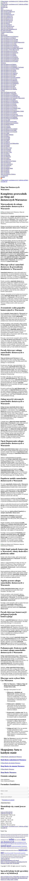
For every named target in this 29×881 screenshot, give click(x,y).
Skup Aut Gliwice (5, 167)
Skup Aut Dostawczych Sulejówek (9, 60)
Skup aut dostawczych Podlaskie (9, 117)
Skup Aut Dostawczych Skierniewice (10, 96)
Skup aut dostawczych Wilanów (9, 89)
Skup (2, 8)
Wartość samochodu (13, 854)
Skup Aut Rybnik (5, 172)
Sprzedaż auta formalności (16, 846)
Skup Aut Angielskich (6, 24)
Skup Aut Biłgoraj (5, 142)
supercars (22, 849)
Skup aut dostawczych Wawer (8, 87)
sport (8, 845)
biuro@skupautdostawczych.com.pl (10, 860)
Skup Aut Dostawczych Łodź (8, 92)
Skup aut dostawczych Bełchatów (9, 101)
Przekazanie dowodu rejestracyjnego (7, 837)
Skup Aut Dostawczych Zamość (9, 131)
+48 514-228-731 (5, 859)
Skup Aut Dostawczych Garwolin (9, 39)
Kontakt (3, 177)
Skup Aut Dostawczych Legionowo (10, 46)
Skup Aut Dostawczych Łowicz (9, 109)
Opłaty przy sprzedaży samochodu (21, 835)
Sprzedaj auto (4, 7)
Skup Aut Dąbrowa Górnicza (8, 174)
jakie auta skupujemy (20, 878)
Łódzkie (3, 90)
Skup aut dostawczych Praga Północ (10, 68)
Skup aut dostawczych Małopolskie (10, 143)
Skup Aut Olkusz (5, 153)
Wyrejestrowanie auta (17, 856)
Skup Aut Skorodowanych (7, 26)
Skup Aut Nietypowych (7, 20)
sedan (11, 839)
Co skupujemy (4, 175)
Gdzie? (2, 33)
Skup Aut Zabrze (5, 169)
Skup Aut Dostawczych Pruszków (9, 57)
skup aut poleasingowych (19, 842)
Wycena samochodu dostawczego (7, 856)
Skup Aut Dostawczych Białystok (9, 118)
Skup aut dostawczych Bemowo (9, 65)
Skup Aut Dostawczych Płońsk (9, 55)
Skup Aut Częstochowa (7, 164)
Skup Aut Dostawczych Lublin (8, 130)
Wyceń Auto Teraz (5, 802)
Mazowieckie (4, 35)
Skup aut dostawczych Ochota (8, 70)
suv (2, 852)
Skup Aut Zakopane (6, 159)
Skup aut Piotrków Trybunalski (9, 93)
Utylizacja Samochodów (7, 32)
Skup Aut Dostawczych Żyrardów (9, 61)
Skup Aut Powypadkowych (8, 11)
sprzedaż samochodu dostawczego (12, 847)
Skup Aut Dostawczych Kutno (8, 104)
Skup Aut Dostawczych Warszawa (9, 36)
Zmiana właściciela (19, 857)
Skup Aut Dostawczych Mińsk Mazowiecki (12, 48)
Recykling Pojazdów (6, 30)
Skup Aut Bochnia (5, 155)
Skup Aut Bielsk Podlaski (7, 124)
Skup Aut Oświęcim (6, 149)
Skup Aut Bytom (5, 171)
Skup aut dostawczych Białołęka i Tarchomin (12, 67)
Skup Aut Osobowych (6, 10)
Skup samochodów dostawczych (21, 843)
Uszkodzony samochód (5, 854)
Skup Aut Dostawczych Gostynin (9, 41)
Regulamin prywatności (8, 800)
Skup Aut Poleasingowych (7, 14)
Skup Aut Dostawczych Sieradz (9, 105)
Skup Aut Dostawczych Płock (8, 54)
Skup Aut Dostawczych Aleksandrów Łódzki (12, 111)
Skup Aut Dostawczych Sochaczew (10, 58)
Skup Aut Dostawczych (7, 19)
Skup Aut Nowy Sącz (6, 148)
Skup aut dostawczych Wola (8, 86)
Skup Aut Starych (5, 23)
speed (3, 845)
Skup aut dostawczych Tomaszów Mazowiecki (13, 98)
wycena (18, 854)
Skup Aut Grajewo (5, 126)
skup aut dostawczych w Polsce (9, 876)
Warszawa (3, 63)
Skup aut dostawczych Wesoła (8, 85)
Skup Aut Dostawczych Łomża (9, 121)
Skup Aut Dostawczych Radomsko (10, 102)
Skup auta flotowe (18, 839)
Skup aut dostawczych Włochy (8, 71)
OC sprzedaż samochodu (10, 835)
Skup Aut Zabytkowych (7, 17)
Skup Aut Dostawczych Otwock (9, 51)
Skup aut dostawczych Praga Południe (10, 77)
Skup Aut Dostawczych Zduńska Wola (10, 108)
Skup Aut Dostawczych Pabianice (9, 95)
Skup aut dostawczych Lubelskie (9, 128)
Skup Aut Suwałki (5, 120)
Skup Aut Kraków (5, 145)
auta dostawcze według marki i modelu (14, 878)
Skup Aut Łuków (5, 140)
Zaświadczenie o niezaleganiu (10, 857)
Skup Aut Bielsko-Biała (7, 168)
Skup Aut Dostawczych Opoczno (9, 114)
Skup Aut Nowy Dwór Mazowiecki (10, 49)
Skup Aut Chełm (5, 133)
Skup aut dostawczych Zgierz (8, 99)
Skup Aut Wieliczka (6, 156)
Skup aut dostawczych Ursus (8, 76)
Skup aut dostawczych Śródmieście (10, 83)
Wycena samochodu (24, 854)
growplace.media (5, 867)
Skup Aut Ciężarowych (7, 16)
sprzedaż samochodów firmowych (11, 850)
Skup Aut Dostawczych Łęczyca (9, 107)
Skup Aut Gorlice (5, 158)
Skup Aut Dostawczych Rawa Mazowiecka (12, 115)
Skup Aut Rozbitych (6, 13)
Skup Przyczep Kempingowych (9, 29)
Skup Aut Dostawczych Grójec (9, 44)
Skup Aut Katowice (6, 162)
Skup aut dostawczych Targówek (9, 73)
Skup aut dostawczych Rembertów (9, 82)
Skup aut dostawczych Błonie (8, 38)
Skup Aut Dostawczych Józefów (9, 45)
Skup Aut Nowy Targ (6, 152)
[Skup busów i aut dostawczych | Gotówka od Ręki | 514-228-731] (14, 2)
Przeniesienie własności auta (20, 837)
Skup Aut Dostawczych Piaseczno (9, 52)
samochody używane (4, 839)
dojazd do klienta (10, 878)
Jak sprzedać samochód (16, 834)
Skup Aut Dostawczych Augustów (9, 123)
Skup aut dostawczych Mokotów (9, 80)
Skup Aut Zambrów (6, 127)
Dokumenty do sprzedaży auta (6, 834)
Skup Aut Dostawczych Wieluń (9, 112)
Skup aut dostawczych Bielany (8, 64)
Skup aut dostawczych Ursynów (9, 79)
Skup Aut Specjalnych (6, 22)
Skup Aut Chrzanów (6, 150)
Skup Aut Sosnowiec (6, 165)
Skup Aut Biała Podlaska (7, 134)
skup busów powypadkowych (9, 843)
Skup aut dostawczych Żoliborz (9, 74)
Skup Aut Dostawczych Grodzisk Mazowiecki (12, 42)
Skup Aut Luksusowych (7, 27)
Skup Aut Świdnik (5, 137)
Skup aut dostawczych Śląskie (8, 161)
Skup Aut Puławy (5, 136)
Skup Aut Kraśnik (5, 139)
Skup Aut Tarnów (5, 146)
